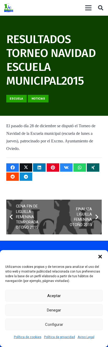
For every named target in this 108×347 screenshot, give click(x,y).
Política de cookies (27, 337)
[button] (100, 256)
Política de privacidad (59, 337)
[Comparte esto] (12, 167)
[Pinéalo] (53, 167)
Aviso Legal (86, 337)
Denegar (54, 310)
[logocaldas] (8, 8)
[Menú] (88, 7)
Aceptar (54, 295)
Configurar (54, 324)
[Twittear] (26, 167)
